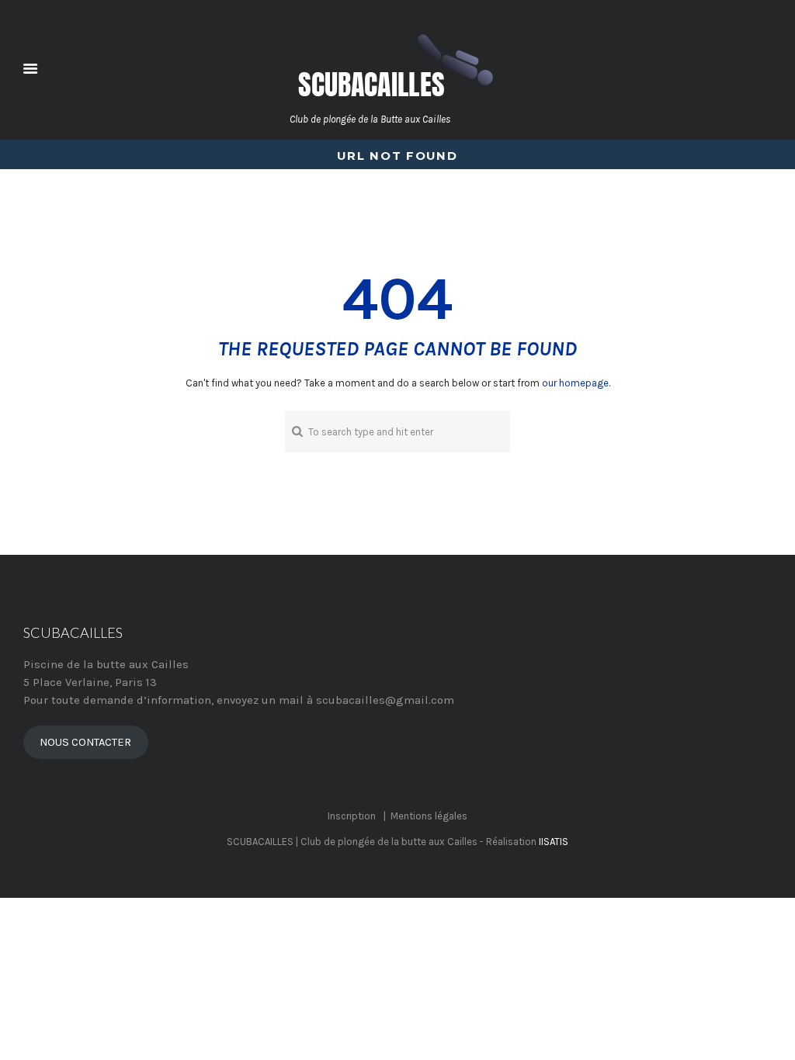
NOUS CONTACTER (85, 742)
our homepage (575, 383)
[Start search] (296, 431)
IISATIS (553, 841)
